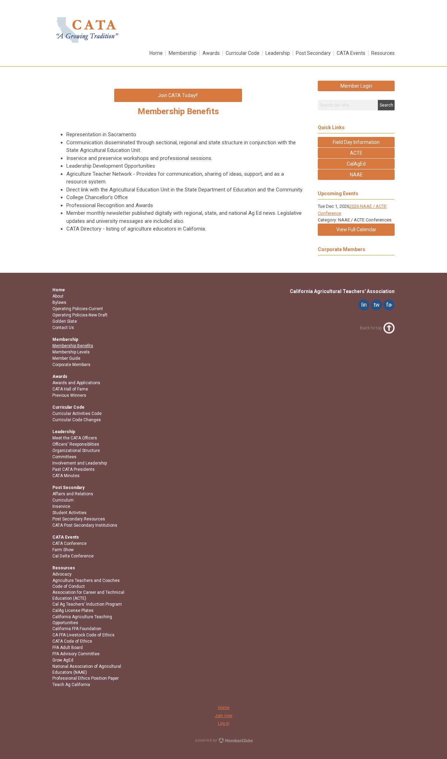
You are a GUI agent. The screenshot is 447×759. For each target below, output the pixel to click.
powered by (206, 740)
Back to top (371, 328)
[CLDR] (87, 44)
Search (386, 105)
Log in (223, 723)
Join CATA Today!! (178, 95)
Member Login (356, 86)
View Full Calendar (356, 229)
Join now (223, 715)
